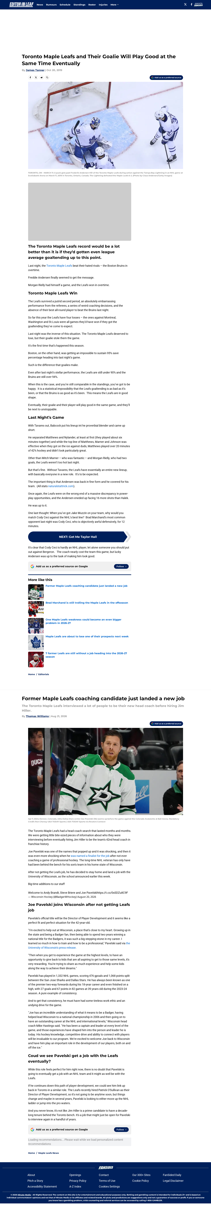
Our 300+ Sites (141, 1175)
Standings (79, 4)
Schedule (65, 4)
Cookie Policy (140, 1180)
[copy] (47, 77)
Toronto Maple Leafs (59, 265)
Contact (104, 1175)
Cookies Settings (109, 1186)
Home (31, 674)
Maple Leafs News (48, 1153)
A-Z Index (75, 1186)
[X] (185, 4)
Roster (92, 4)
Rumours (51, 4)
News (40, 4)
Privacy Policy (77, 1180)
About (31, 1175)
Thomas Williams (37, 716)
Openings (75, 1175)
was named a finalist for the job (90, 855)
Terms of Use (107, 1180)
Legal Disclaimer (173, 1180)
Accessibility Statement (42, 1186)
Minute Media (24, 1195)
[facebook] (191, 4)
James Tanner (35, 70)
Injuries (103, 4)
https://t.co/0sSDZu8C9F (112, 892)
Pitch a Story (35, 1180)
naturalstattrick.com (60, 486)
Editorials (43, 674)
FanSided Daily (172, 1175)
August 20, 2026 (86, 897)
